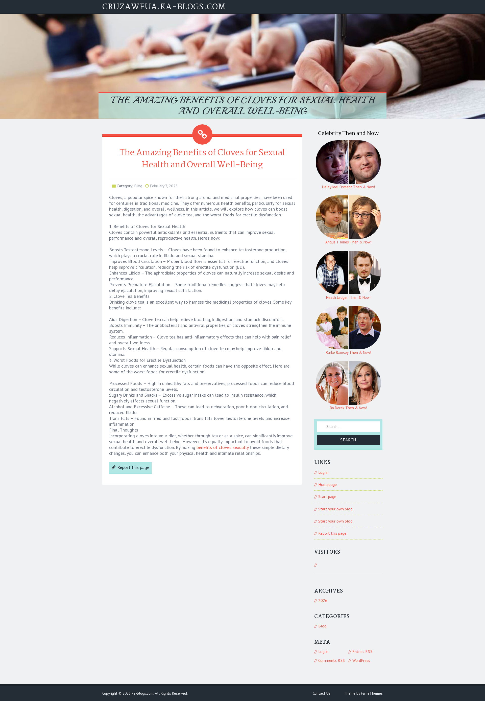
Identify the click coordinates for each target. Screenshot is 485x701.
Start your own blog (335, 508)
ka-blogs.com (142, 693)
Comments (331, 660)
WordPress (361, 660)
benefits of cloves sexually (223, 447)
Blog (138, 185)
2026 (322, 600)
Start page (327, 496)
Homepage (327, 484)
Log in (323, 472)
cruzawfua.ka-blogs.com (164, 7)
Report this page (133, 467)
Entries (362, 651)
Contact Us (321, 693)
